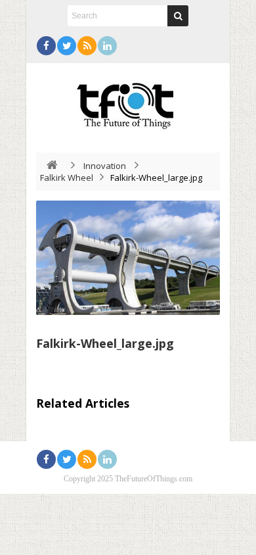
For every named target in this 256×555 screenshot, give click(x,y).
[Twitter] (66, 45)
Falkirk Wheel (66, 177)
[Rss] (87, 45)
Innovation (104, 166)
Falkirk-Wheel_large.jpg (105, 343)
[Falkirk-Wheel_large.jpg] (128, 258)
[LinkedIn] (107, 45)
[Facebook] (46, 45)
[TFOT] (128, 101)
